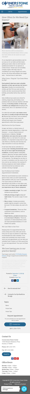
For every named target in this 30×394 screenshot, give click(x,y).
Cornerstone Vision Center (20, 380)
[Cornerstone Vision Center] (15, 4)
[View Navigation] (2, 11)
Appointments (22, 11)
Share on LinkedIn (18, 280)
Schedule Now (16, 324)
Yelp (18, 358)
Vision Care (9, 308)
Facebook (12, 358)
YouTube (15, 358)
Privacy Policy (8, 384)
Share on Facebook (12, 280)
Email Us (6, 354)
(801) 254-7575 (10, 347)
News (7, 305)
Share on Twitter (15, 280)
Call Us (10, 11)
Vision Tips (18, 277)
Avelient (23, 384)
